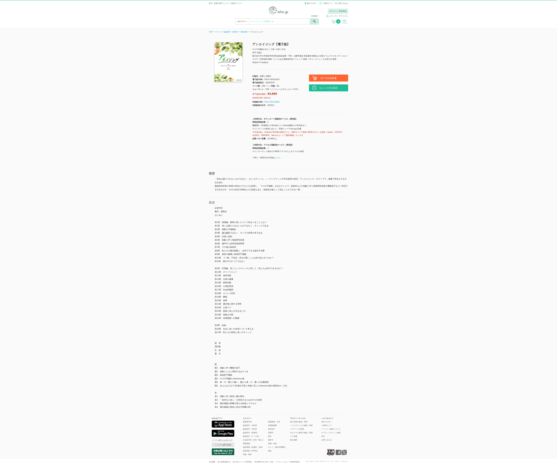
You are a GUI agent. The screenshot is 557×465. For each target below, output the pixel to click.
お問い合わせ (343, 3)
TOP (210, 32)
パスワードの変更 (297, 429)
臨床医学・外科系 (250, 429)
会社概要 (212, 462)
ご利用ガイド (327, 3)
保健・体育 (272, 444)
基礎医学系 (247, 422)
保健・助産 (247, 454)
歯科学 (270, 440)
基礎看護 (246, 444)
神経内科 (244, 32)
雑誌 (270, 451)
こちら (278, 157)
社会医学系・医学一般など (253, 440)
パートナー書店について (330, 429)
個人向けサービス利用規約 (242, 462)
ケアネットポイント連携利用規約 (288, 462)
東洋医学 (271, 429)
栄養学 (270, 433)
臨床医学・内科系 (231, 32)
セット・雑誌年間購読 (276, 447)
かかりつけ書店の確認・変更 (301, 433)
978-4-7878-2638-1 (272, 102)
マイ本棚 (293, 436)
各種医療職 (272, 425)
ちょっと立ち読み (328, 88)
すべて (218, 32)
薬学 (270, 436)
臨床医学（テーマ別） (251, 436)
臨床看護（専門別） (251, 451)
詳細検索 (314, 16)
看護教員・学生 (274, 422)
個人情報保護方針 (224, 462)
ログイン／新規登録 (338, 11)
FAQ (323, 436)
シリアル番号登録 (223, 445)
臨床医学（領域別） (251, 433)
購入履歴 (293, 440)
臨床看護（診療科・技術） (253, 447)
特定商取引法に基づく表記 (264, 462)
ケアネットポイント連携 (330, 433)
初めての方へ (312, 3)
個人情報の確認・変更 (299, 422)
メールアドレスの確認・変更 (301, 425)
